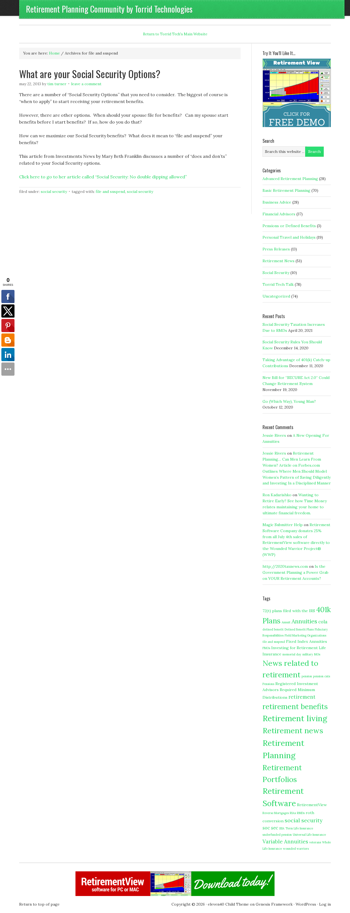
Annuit (286, 622)
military (307, 654)
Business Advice (276, 202)
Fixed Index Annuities (306, 641)
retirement (302, 697)
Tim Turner (56, 83)
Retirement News (278, 260)
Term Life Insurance (299, 828)
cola (322, 622)
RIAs (293, 813)
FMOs (266, 648)
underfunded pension (277, 835)
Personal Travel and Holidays (289, 237)
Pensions (268, 684)
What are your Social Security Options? (89, 73)
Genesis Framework (274, 904)
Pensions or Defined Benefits (289, 225)
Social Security (54, 191)
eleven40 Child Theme (228, 904)
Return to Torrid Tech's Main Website (175, 34)
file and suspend (110, 191)
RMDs (301, 813)
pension (307, 676)
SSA (281, 828)
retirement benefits (295, 706)
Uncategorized (276, 296)
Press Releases (276, 249)
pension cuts (321, 676)
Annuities (304, 621)
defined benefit (273, 629)
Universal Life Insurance (309, 835)
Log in (325, 904)
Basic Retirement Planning (286, 190)
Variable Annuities (285, 841)
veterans (315, 842)
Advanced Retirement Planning (290, 178)
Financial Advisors (278, 214)
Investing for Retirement (294, 647)
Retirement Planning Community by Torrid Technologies (109, 9)
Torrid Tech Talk (278, 284)
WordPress (306, 904)
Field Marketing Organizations (305, 635)
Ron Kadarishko (276, 494)
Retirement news (292, 730)
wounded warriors (296, 849)
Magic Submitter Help (282, 524)
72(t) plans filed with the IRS (288, 610)
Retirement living (294, 718)
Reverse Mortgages (275, 813)
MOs (317, 654)
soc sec (270, 828)
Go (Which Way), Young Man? (289, 401)
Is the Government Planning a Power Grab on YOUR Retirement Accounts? (295, 572)
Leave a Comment (86, 83)
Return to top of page (39, 904)
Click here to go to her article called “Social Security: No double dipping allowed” (103, 176)
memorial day (291, 654)
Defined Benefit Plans (299, 629)
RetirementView (312, 804)
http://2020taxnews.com (285, 566)
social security (140, 191)
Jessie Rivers (274, 435)
